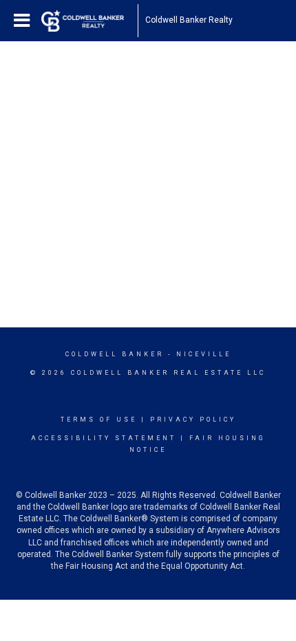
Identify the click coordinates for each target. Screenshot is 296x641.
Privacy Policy (193, 419)
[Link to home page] (89, 20)
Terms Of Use (99, 419)
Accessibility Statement (103, 438)
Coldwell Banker (114, 354)
